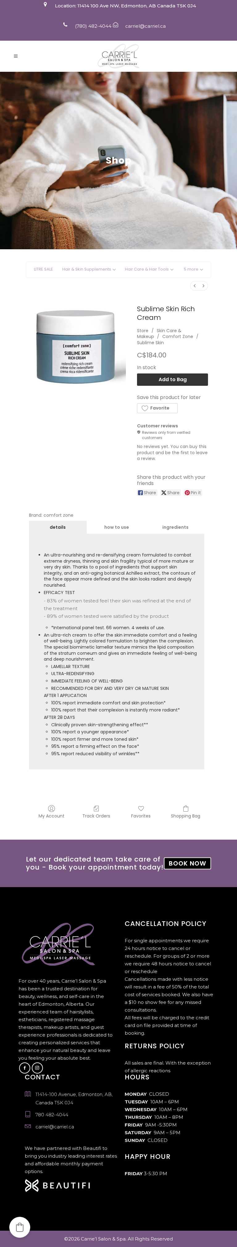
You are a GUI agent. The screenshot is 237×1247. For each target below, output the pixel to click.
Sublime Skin (150, 343)
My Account (51, 816)
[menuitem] (194, 285)
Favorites (141, 816)
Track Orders (96, 816)
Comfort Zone (177, 336)
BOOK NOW (187, 863)
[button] (193, 269)
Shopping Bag (185, 816)
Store (142, 331)
